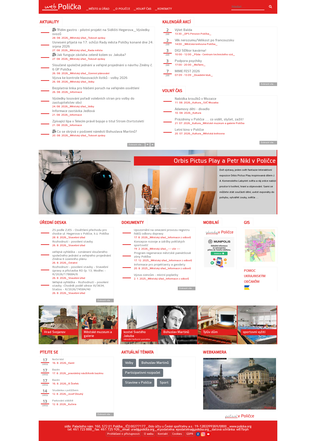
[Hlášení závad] (219, 232)
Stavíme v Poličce (138, 383)
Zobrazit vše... (136, 144)
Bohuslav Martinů (155, 363)
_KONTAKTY (163, 9)
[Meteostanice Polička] (239, 416)
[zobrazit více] (147, 144)
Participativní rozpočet (142, 373)
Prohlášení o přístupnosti (123, 434)
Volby (129, 363)
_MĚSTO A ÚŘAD (97, 9)
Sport (164, 383)
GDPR (189, 434)
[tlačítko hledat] (270, 6)
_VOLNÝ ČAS (142, 9)
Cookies (177, 434)
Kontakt (163, 434)
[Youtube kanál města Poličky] (208, 434)
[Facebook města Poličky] (198, 434)
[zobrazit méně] (152, 144)
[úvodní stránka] (61, 6)
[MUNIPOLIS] (219, 252)
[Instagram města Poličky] (203, 434)
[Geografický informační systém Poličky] (260, 245)
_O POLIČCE (121, 9)
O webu (148, 434)
